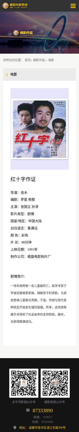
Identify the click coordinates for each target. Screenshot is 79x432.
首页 (28, 60)
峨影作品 (39, 60)
